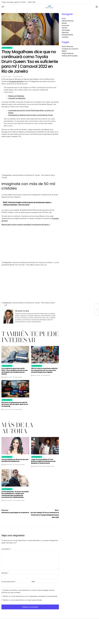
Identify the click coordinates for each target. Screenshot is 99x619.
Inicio (64, 18)
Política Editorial (67, 53)
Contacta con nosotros (70, 49)
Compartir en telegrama (16, 98)
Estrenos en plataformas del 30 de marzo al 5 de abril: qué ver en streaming (14, 404)
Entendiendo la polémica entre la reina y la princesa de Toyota (30, 115)
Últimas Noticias (67, 21)
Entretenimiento (7, 47)
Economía (65, 25)
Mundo (64, 23)
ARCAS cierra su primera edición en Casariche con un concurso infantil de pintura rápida (44, 370)
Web (33, 582)
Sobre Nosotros (67, 46)
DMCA (64, 51)
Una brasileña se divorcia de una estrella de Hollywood (14, 460)
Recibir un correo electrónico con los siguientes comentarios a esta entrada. (30, 596)
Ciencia (64, 28)
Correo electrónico (8, 582)
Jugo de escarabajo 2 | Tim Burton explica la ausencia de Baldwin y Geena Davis (43, 461)
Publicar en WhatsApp (16, 96)
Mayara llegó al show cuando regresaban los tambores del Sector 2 (25, 224)
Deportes (65, 32)
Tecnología (66, 30)
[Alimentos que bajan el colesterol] (2, 309)
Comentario (6, 549)
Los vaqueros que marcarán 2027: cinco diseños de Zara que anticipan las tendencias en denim (14, 371)
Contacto (65, 37)
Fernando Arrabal (18, 76)
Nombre (5, 573)
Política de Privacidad (69, 56)
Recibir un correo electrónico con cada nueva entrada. (22, 600)
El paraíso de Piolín (16, 81)
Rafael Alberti (18, 377)
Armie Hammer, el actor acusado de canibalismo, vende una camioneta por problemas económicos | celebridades (15, 494)
